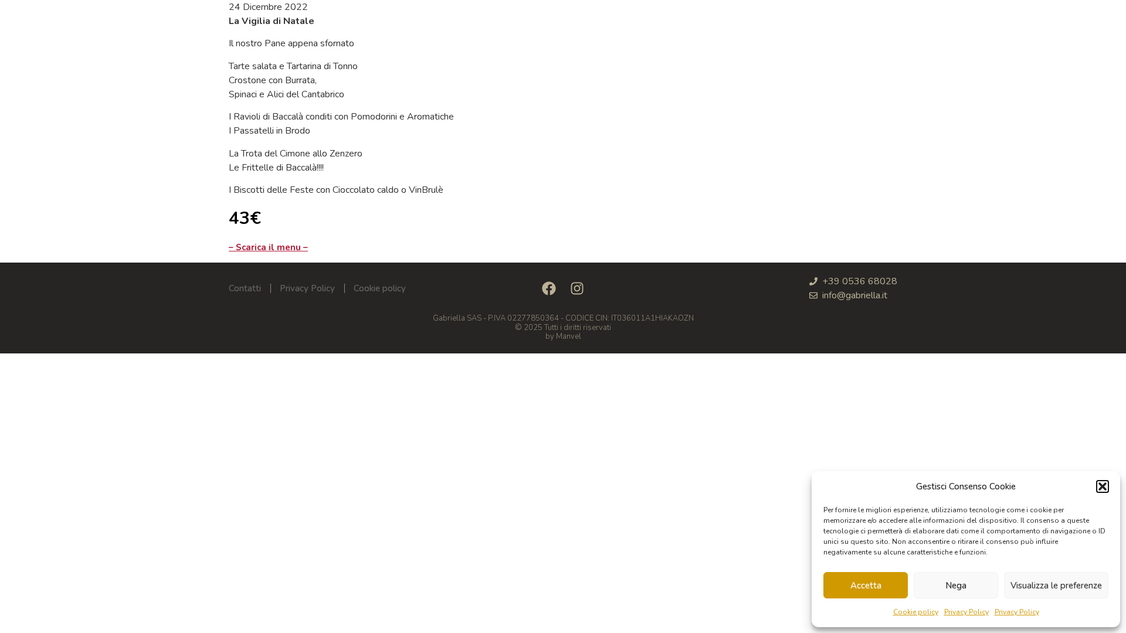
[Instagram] (577, 288)
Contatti (245, 288)
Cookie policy (915, 612)
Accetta (865, 585)
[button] (1102, 486)
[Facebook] (549, 288)
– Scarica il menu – (268, 247)
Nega (955, 585)
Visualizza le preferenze (1056, 585)
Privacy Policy (966, 612)
